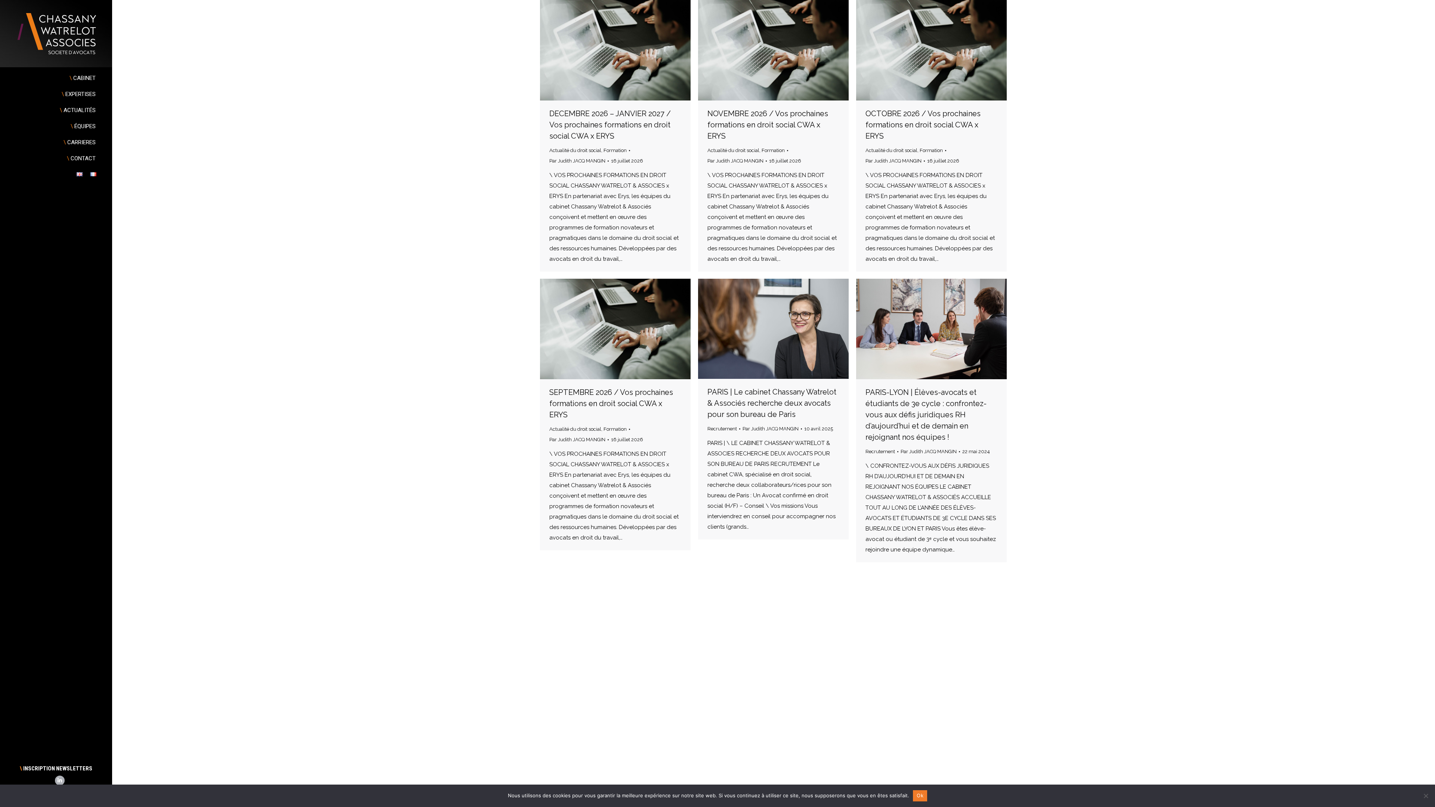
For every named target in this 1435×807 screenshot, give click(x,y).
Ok (920, 795)
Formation (615, 150)
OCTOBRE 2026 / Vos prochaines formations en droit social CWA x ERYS (923, 124)
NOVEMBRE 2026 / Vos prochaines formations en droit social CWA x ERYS (767, 124)
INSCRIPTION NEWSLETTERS (56, 768)
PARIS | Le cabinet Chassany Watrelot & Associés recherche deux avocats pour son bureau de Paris (771, 403)
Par (577, 161)
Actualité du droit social (575, 150)
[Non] (1425, 796)
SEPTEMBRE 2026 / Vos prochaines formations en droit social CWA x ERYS (611, 403)
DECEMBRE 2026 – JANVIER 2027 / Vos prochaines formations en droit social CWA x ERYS (610, 124)
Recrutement (722, 429)
